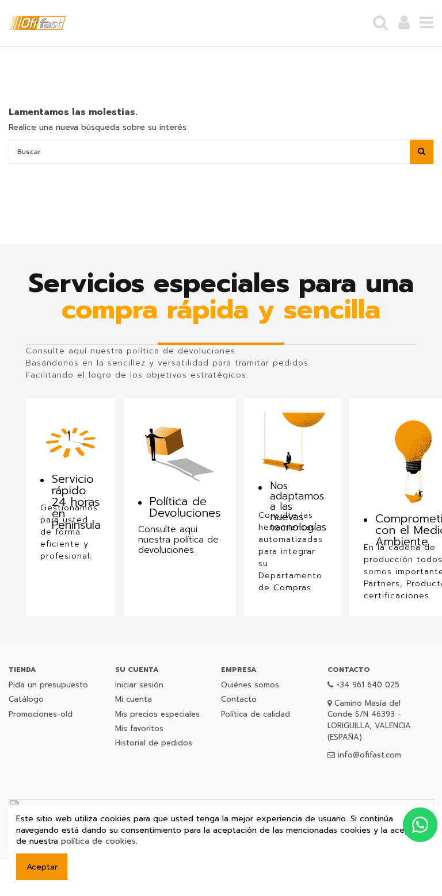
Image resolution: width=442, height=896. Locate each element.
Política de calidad (255, 714)
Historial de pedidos (153, 742)
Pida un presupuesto (48, 684)
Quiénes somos (250, 684)
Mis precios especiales (157, 714)
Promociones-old (41, 714)
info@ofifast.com (369, 754)
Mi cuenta (133, 699)
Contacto (239, 699)
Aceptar (42, 867)
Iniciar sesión (139, 684)
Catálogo (26, 699)
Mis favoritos (139, 728)
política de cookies (98, 841)
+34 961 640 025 (367, 684)
